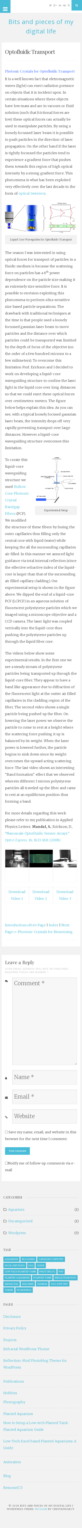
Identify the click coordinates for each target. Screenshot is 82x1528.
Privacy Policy (14, 1328)
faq (30, 1265)
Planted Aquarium (18, 1414)
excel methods (15, 1265)
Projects (10, 1340)
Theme (9, 1290)
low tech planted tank (20, 1271)
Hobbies (10, 1393)
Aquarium (16, 1209)
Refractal (12, 1283)
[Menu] (5, 6)
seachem (28, 1283)
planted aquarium (17, 1277)
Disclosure (12, 1316)
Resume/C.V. (13, 1488)
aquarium (11, 1259)
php (61, 1271)
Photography (14, 1402)
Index (53, 925)
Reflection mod (65, 1277)
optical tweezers (32, 193)
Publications (13, 1381)
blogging (28, 1259)
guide (41, 1265)
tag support (59, 1283)
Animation (12, 1462)
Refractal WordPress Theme (26, 1349)
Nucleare (41, 1509)
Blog (7, 1476)
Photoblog (47, 1271)
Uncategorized (20, 1221)
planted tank (42, 1277)
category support (51, 1259)
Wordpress (17, 1233)
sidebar (42, 1283)
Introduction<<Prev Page (25, 925)
